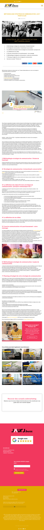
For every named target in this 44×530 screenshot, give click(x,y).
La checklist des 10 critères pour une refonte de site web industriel (31, 369)
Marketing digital (6, 351)
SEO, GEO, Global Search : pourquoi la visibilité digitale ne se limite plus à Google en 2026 (32, 356)
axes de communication (37, 230)
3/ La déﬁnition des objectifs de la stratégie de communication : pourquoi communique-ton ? (24, 49)
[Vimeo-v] (20, 1)
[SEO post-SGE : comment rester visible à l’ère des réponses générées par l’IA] (12, 366)
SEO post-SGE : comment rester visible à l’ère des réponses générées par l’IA (10, 369)
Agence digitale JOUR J (28, 319)
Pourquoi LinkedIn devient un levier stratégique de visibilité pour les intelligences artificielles (11, 356)
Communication (22, 18)
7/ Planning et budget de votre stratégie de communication (19, 57)
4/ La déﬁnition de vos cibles (13, 51)
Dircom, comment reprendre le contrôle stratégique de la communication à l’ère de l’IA (11, 382)
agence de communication (12, 317)
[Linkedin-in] (14, 1)
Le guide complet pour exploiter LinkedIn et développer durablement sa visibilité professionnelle (32, 381)
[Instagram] (17, 1)
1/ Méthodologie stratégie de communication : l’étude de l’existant (20, 46)
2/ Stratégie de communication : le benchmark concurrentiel (20, 47)
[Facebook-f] (20, 528)
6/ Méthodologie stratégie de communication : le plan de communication (22, 55)
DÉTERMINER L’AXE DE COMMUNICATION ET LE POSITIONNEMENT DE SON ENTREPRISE (22, 251)
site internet (26, 365)
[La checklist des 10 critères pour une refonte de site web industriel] (32, 366)
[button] (42, 5)
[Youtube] (19, 1)
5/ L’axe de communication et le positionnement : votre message (20, 53)
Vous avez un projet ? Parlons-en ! (14, 59)
